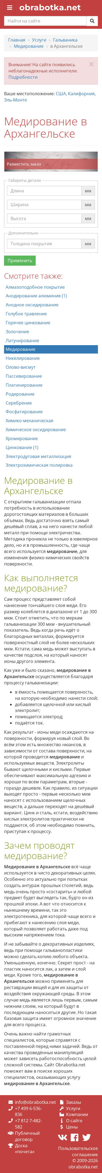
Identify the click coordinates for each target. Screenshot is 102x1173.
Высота (18, 213)
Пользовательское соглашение (78, 1151)
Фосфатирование (24, 412)
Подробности (23, 77)
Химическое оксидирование (36, 430)
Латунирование (22, 341)
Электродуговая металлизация (38, 456)
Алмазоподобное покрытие (35, 287)
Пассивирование (24, 376)
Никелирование (23, 358)
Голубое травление (26, 314)
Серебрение (19, 403)
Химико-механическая (29, 421)
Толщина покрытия (31, 238)
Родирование (20, 394)
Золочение (17, 332)
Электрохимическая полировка (39, 465)
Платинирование (24, 385)
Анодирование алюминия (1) (36, 296)
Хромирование (22, 438)
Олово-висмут (21, 367)
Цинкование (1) (22, 447)
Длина (17, 186)
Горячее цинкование (28, 323)
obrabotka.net (50, 7)
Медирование (20, 349)
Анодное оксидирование (32, 305)
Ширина (20, 199)
